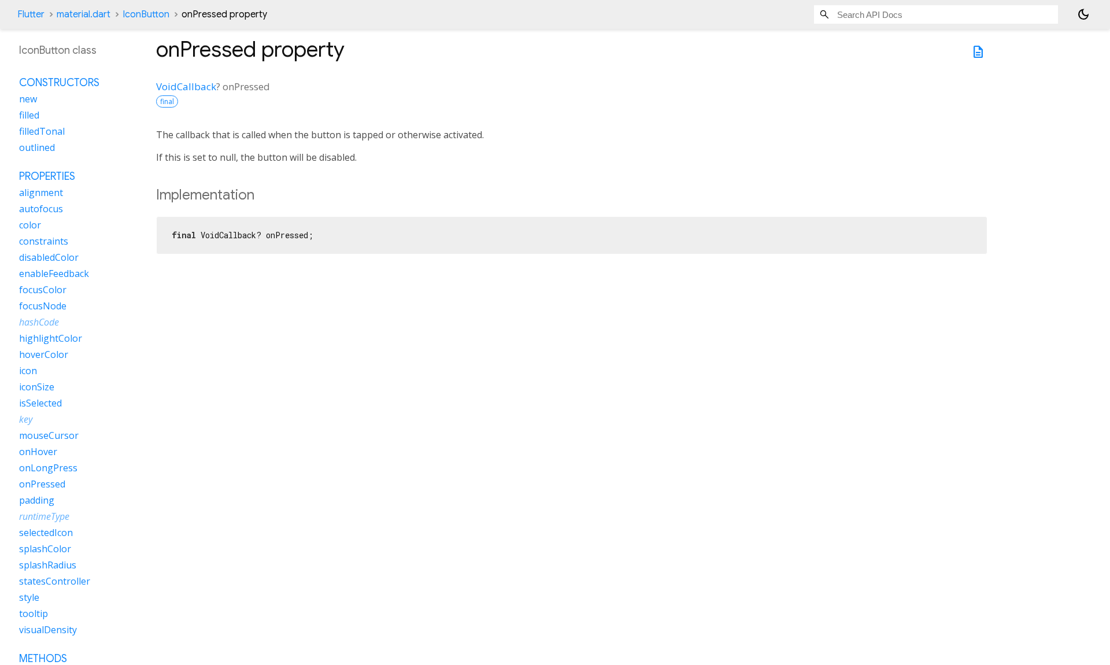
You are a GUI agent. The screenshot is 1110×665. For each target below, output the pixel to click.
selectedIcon (46, 532)
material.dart (83, 14)
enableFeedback (54, 273)
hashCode (39, 322)
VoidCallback (186, 86)
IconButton (146, 14)
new (28, 99)
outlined (37, 147)
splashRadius (47, 565)
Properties (47, 176)
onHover (38, 451)
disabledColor (49, 257)
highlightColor (50, 338)
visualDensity (48, 629)
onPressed (42, 484)
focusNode (42, 306)
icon (28, 370)
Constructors (59, 82)
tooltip (33, 613)
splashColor (45, 548)
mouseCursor (49, 435)
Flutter (31, 14)
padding (36, 500)
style (29, 597)
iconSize (36, 386)
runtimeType (44, 516)
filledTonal (42, 131)
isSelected (40, 403)
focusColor (42, 289)
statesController (54, 581)
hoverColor (43, 354)
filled (29, 115)
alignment (41, 192)
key (25, 419)
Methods (43, 658)
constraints (43, 241)
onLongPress (48, 467)
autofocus (41, 208)
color (30, 225)
